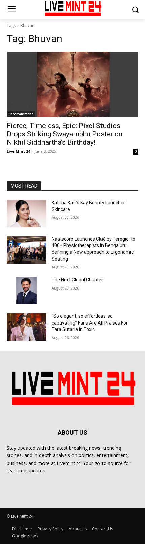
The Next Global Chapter (77, 279)
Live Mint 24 (18, 151)
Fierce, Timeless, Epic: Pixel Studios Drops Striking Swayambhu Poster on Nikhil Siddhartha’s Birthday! (64, 134)
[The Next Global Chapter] (26, 290)
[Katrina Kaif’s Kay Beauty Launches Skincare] (26, 213)
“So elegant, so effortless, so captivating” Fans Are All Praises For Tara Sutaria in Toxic (90, 322)
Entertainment (21, 114)
